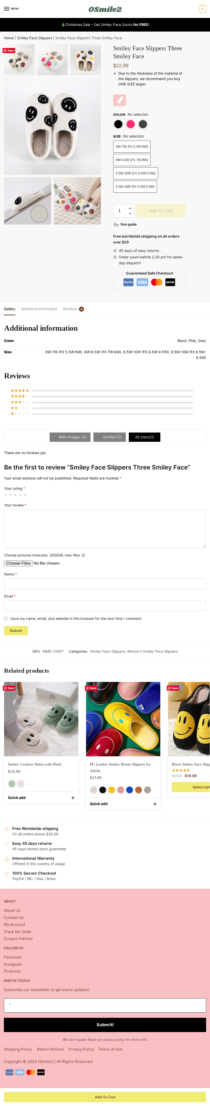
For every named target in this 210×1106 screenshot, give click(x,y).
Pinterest (12, 971)
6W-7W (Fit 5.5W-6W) (132, 147)
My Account (14, 924)
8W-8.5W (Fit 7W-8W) (132, 160)
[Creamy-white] (94, 790)
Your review (15, 505)
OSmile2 (45, 1061)
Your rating (14, 488)
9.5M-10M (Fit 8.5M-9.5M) (135, 187)
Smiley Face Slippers (34, 38)
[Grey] (143, 124)
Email (10, 596)
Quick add (17, 797)
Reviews (70, 309)
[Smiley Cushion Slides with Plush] (41, 719)
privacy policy (114, 1040)
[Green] (12, 784)
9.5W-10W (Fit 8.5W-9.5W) (135, 173)
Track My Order (18, 931)
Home (9, 38)
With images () (72, 437)
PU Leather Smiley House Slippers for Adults (120, 767)
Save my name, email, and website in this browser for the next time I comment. (76, 618)
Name (10, 574)
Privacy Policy (81, 1049)
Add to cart (161, 210)
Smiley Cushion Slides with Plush (34, 764)
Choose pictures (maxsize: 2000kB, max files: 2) (44, 555)
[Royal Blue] (129, 790)
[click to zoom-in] (52, 126)
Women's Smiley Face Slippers (152, 651)
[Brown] (138, 790)
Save (11, 50)
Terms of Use (110, 1049)
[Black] (118, 124)
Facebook (13, 957)
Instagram (13, 964)
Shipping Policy (18, 1049)
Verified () (112, 437)
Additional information (39, 309)
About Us (12, 910)
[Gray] (147, 790)
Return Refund (50, 1049)
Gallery (9, 309)
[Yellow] (112, 790)
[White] (21, 784)
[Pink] (130, 124)
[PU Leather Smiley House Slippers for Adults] (123, 719)
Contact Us (14, 917)
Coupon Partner (18, 938)
